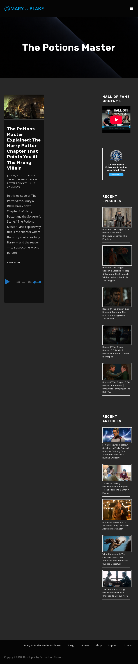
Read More (14, 262)
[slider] (38, 285)
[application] (24, 282)
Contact (129, 645)
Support (113, 645)
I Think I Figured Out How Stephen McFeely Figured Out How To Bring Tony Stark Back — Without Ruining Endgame (115, 451)
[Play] (7, 281)
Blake (31, 175)
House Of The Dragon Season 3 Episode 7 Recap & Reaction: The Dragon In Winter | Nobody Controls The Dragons (116, 274)
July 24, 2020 (14, 175)
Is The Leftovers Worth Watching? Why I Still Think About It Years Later (116, 525)
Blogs (71, 645)
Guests (85, 645)
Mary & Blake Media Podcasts (43, 645)
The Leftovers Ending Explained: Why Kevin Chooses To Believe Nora (115, 592)
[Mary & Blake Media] (24, 8)
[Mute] (35, 282)
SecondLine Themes (51, 657)
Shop (99, 645)
